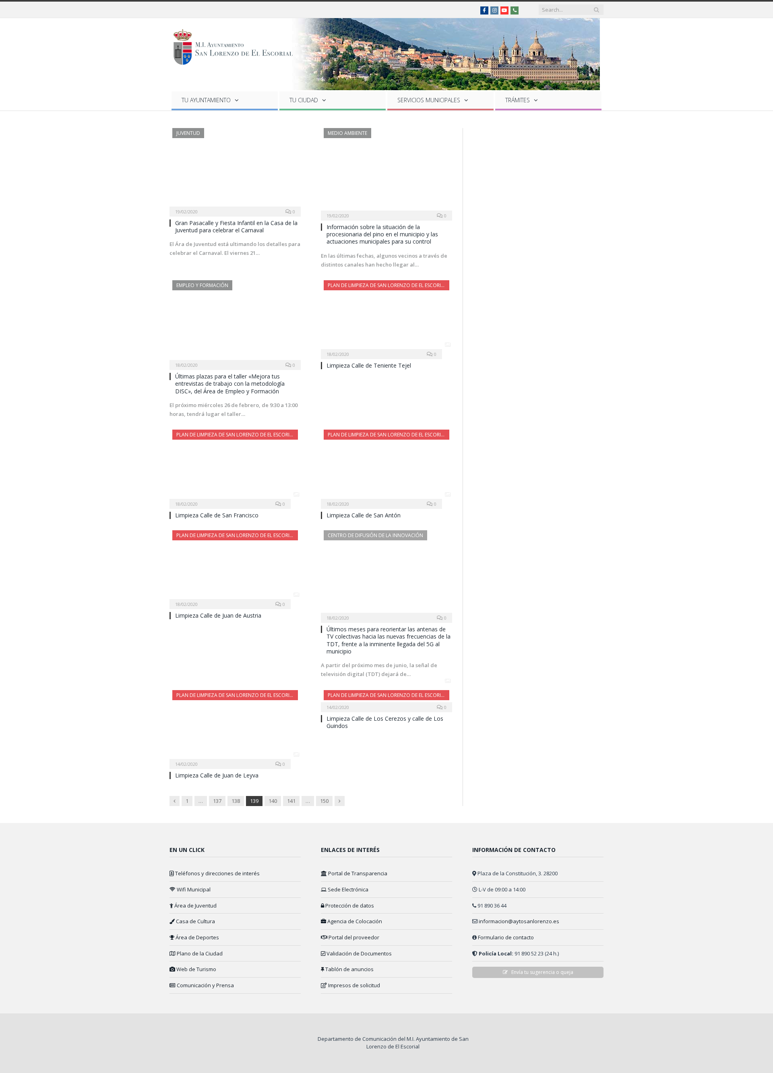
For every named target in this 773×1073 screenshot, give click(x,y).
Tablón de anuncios (349, 969)
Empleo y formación (202, 285)
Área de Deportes (196, 937)
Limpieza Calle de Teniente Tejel (369, 365)
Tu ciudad (303, 100)
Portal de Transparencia (357, 873)
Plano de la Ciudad (199, 953)
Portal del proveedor (353, 937)
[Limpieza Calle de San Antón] (386, 466)
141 (291, 800)
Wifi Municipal (193, 889)
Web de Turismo (195, 969)
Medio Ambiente (347, 133)
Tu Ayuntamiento (206, 100)
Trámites (517, 100)
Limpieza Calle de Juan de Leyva (216, 775)
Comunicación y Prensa (205, 985)
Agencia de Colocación (354, 921)
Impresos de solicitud (353, 985)
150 (324, 800)
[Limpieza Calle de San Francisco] (235, 466)
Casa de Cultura (195, 921)
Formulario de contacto (506, 937)
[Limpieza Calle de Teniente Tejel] (386, 317)
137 (217, 800)
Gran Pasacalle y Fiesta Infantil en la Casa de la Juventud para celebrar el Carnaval (236, 226)
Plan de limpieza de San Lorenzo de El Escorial (387, 285)
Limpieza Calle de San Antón (364, 515)
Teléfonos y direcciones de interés (217, 873)
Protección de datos (349, 905)
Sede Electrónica (347, 889)
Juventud (188, 133)
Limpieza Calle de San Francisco (216, 515)
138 (235, 800)
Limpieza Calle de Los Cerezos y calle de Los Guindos (385, 722)
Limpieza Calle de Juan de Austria (218, 615)
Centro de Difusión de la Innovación (375, 535)
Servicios (428, 100)
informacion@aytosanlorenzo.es (519, 921)
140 (273, 800)
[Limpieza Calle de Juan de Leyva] (235, 727)
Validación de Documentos (358, 953)
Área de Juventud (195, 905)
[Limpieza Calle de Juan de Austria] (235, 567)
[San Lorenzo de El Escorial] (236, 45)
